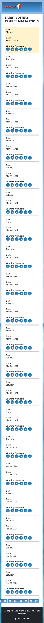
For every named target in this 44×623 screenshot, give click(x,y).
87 (36, 601)
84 (21, 601)
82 (10, 601)
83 (15, 601)
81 (5, 601)
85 (26, 601)
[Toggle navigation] (37, 6)
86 (31, 601)
